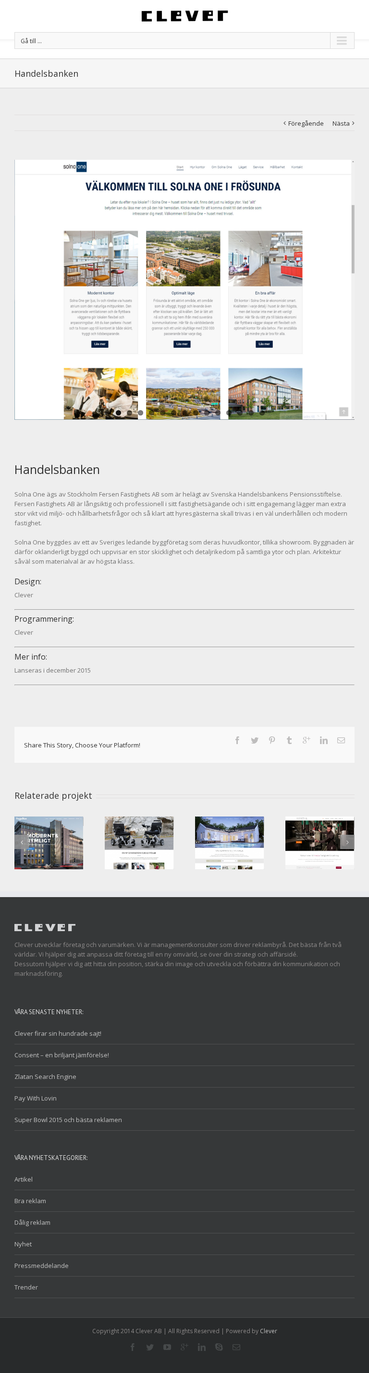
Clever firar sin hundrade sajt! (57, 1033)
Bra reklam (30, 1200)
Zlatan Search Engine (45, 1076)
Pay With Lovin (35, 1098)
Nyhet (23, 1244)
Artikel (23, 1179)
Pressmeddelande (41, 1265)
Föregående (306, 123)
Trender (26, 1287)
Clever (268, 1331)
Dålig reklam (32, 1222)
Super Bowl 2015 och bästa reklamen (68, 1119)
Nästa (341, 123)
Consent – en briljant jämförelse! (61, 1055)
